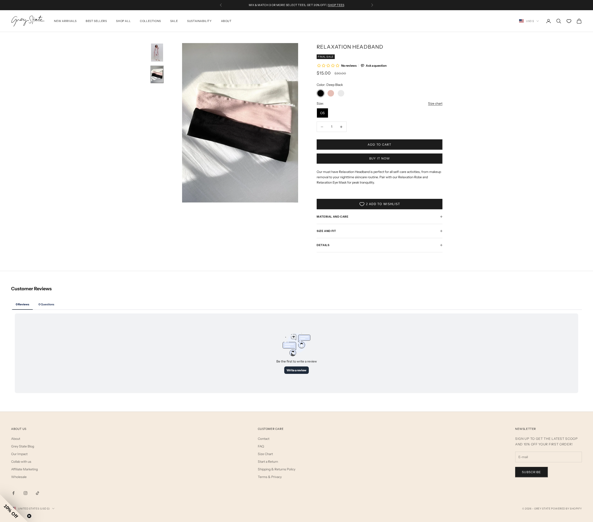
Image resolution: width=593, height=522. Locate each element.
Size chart (435, 103)
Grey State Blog (22, 446)
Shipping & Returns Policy (276, 469)
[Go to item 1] (157, 52)
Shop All (123, 21)
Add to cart (379, 144)
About (226, 21)
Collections (150, 21)
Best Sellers (96, 21)
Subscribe (531, 472)
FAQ (261, 446)
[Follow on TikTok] (37, 493)
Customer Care (271, 429)
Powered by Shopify (566, 508)
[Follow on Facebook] (13, 493)
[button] (14, 508)
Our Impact (19, 454)
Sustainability (199, 21)
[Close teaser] (29, 516)
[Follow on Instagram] (25, 493)
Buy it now (379, 158)
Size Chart (265, 454)
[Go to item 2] (157, 74)
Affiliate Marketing (24, 469)
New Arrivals (65, 21)
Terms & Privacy (270, 477)
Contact (263, 439)
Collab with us (21, 461)
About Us (18, 429)
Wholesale (19, 477)
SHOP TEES (336, 5)
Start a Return (268, 461)
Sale (174, 21)
